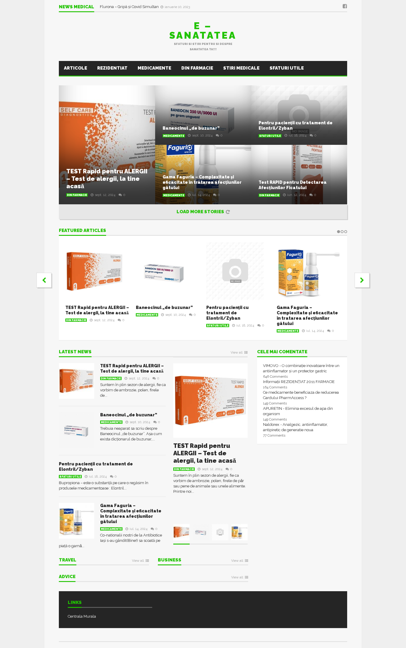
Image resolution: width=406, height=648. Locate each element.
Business (169, 560)
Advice (67, 577)
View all (237, 352)
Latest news (75, 352)
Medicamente (154, 68)
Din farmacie (197, 68)
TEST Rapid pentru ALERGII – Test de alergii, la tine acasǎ (106, 179)
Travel (67, 560)
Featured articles (82, 230)
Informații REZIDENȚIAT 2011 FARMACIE (299, 381)
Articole (75, 68)
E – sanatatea (203, 30)
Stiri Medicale (241, 68)
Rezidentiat (112, 68)
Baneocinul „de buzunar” (191, 128)
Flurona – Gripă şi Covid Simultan (130, 7)
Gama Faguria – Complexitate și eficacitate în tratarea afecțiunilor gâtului (202, 182)
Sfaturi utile (287, 68)
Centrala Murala (82, 616)
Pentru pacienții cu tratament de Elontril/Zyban (227, 313)
